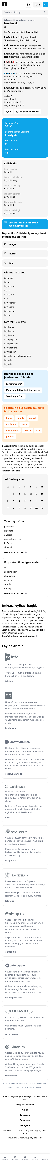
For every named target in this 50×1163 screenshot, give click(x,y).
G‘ (31, 508)
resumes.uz (30, 1087)
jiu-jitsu (10, 436)
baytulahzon (10, 351)
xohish (7, 584)
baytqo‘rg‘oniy (11, 343)
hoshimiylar (12, 430)
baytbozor (9, 335)
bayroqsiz (9, 315)
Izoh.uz (8, 56)
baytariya (8, 278)
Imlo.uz (5, 467)
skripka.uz (23, 1083)
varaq (24, 424)
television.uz (42, 1083)
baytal (7, 290)
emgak (32, 418)
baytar (7, 282)
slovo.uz (32, 1083)
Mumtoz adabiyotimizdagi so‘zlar (23, 390)
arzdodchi (9, 530)
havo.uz (39, 1087)
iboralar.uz (19, 1087)
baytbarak (9, 327)
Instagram (25, 1125)
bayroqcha (9, 311)
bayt (6, 298)
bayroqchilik (10, 302)
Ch (42, 508)
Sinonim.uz (10, 40)
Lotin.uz (8, 48)
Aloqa (25, 1109)
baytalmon (9, 286)
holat (9, 418)
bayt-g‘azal (9, 294)
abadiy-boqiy (10, 571)
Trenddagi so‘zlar (14, 396)
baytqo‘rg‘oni (10, 339)
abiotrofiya (9, 576)
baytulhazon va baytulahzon (17, 356)
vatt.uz (10, 1087)
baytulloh (8, 364)
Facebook (25, 1115)
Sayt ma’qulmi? (14, 383)
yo (5, 567)
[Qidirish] (44, 12)
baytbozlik (9, 331)
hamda (20, 418)
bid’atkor (8, 543)
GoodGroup (24, 1137)
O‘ (25, 508)
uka (38, 430)
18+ (40, 1137)
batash (27, 430)
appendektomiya (12, 539)
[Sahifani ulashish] (45, 4)
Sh (36, 508)
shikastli (8, 547)
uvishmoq (11, 424)
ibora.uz (6, 1083)
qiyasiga (8, 534)
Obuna (11, 1137)
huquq (7, 588)
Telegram (25, 1120)
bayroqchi (9, 306)
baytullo (8, 360)
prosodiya (9, 526)
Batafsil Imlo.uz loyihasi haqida (18, 636)
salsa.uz (14, 1083)
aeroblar (8, 580)
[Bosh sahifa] (13, 4)
